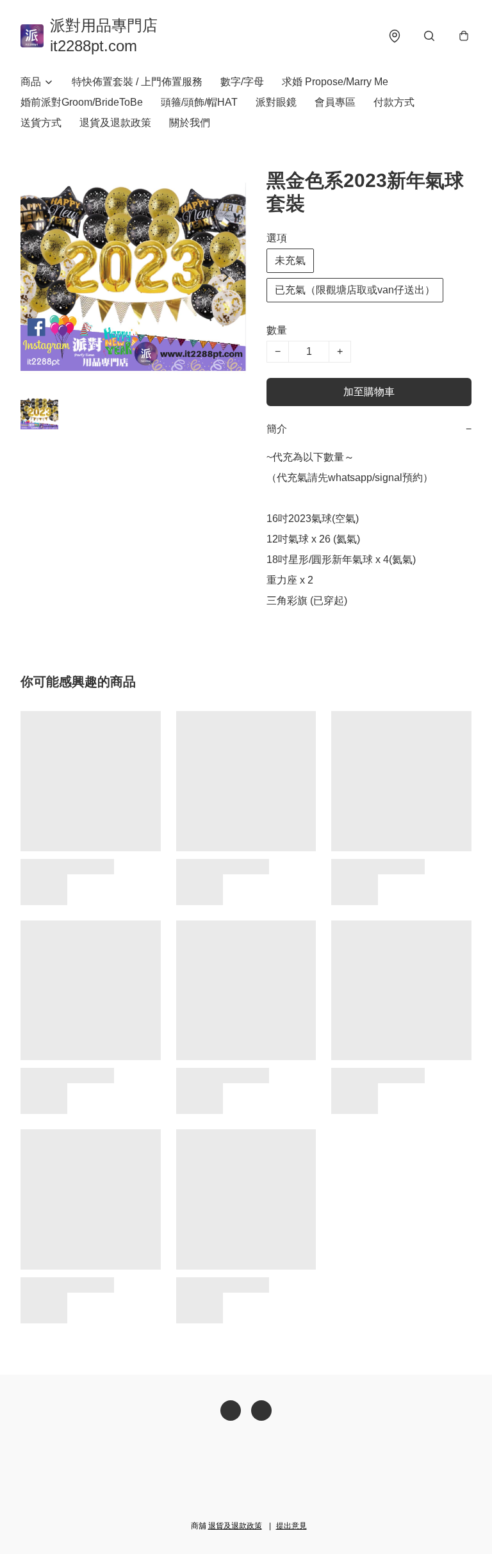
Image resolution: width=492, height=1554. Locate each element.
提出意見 (291, 1525)
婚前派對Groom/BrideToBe (81, 102)
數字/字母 (242, 81)
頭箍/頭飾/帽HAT (199, 102)
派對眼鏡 (276, 102)
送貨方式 (41, 122)
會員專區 (335, 102)
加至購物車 (369, 391)
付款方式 (393, 102)
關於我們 (189, 122)
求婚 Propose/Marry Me (335, 81)
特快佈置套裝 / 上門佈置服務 (137, 81)
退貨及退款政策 (115, 122)
